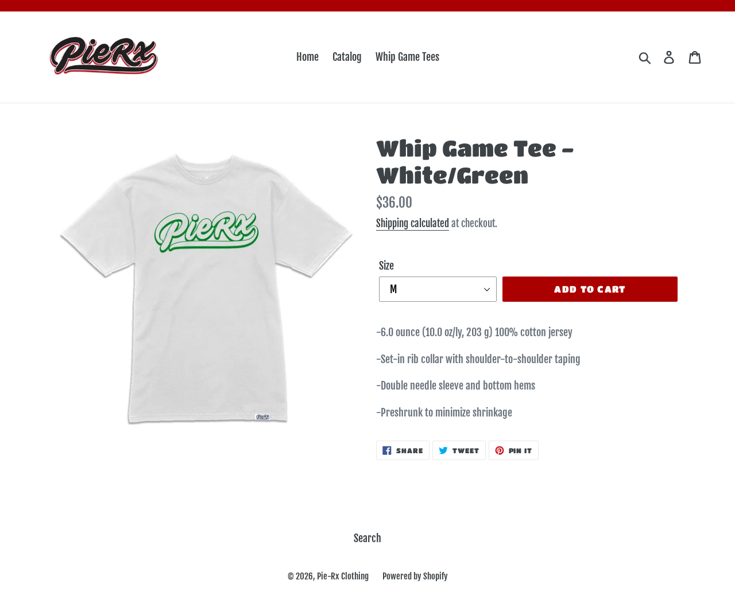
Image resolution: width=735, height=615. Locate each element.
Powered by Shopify (415, 576)
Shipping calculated (412, 223)
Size (386, 265)
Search (367, 538)
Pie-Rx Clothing (343, 576)
